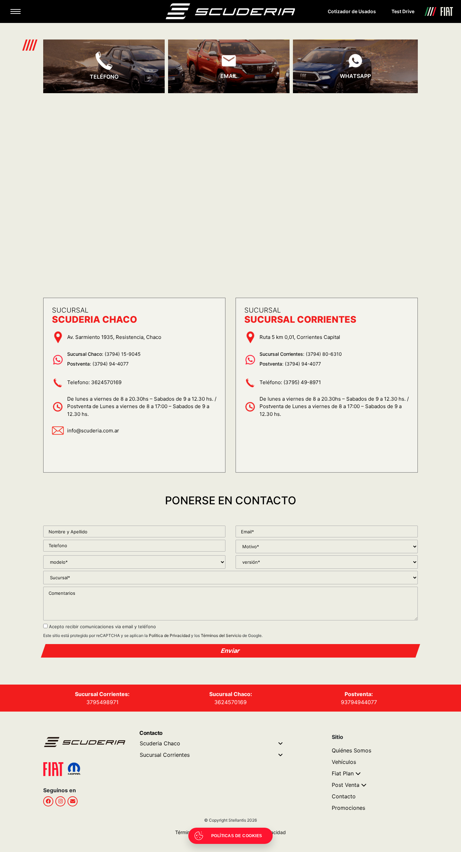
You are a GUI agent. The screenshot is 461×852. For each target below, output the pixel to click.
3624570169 (106, 382)
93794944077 (359, 702)
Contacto (344, 796)
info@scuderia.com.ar (93, 430)
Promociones (348, 807)
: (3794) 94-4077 (98, 364)
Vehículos (344, 761)
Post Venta (345, 784)
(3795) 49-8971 (302, 382)
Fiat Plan (343, 773)
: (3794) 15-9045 (104, 354)
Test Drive (402, 11)
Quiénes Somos (351, 750)
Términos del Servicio (221, 635)
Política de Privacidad (169, 635)
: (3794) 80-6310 (301, 354)
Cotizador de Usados (352, 11)
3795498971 (102, 702)
